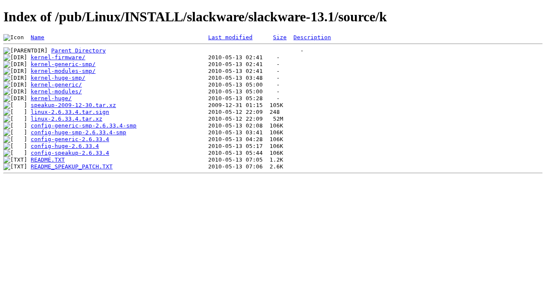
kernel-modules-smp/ (63, 71)
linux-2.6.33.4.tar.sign (70, 112)
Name (37, 37)
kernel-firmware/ (58, 57)
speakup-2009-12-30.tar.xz (73, 105)
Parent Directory (78, 50)
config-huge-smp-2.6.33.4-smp (78, 132)
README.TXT (48, 159)
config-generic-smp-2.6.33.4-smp (83, 125)
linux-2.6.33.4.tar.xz (66, 119)
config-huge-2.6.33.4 (65, 146)
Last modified (230, 37)
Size (280, 37)
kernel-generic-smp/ (63, 64)
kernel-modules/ (56, 91)
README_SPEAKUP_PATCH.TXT (72, 166)
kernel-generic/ (56, 84)
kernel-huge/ (51, 98)
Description (312, 37)
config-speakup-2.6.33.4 (70, 153)
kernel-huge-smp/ (58, 78)
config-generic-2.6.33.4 (70, 139)
